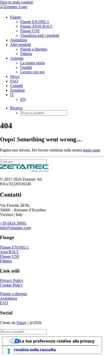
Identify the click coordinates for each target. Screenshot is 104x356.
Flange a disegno (33, 49)
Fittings (26, 54)
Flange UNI (29, 31)
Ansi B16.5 (9, 252)
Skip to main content (16, 2)
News (14, 76)
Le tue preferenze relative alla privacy (57, 341)
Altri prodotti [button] (20, 44)
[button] (16, 108)
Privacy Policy (11, 280)
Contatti (16, 85)
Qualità (26, 67)
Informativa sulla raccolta (31, 349)
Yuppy (21, 322)
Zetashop (17, 90)
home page (91, 150)
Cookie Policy (11, 285)
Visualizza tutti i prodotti (39, 35)
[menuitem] (51, 26)
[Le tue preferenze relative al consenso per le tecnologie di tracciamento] (9, 351)
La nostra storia (32, 63)
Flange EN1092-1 (34, 22)
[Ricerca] (23, 161)
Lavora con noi (32, 72)
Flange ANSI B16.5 (36, 26)
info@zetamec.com (15, 228)
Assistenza (18, 40)
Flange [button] (15, 17)
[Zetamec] (52, 8)
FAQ (14, 81)
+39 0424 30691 (13, 223)
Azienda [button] (16, 58)
